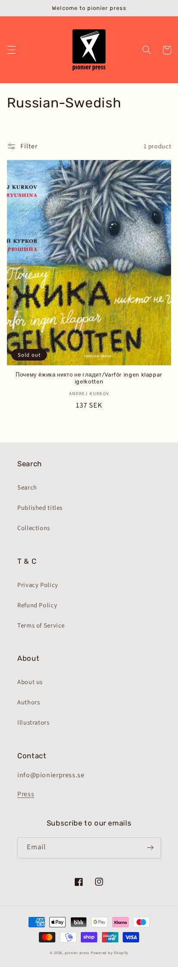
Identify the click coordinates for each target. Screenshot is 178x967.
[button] (11, 50)
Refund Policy (37, 605)
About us (30, 682)
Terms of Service (41, 625)
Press (25, 794)
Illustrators (33, 722)
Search (27, 487)
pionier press (77, 953)
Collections (33, 528)
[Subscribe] (150, 847)
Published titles (40, 507)
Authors (28, 702)
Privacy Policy (37, 585)
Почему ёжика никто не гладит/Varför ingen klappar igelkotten (89, 378)
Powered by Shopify (109, 953)
